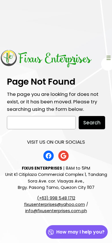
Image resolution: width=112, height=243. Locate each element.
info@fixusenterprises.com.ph (56, 211)
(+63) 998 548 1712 (56, 198)
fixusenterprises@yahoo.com (54, 204)
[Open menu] (108, 57)
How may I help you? (80, 232)
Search (92, 122)
